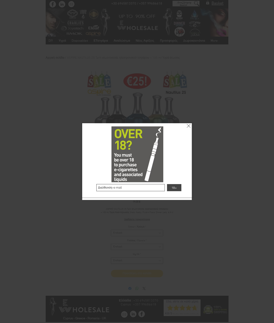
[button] (188, 126)
